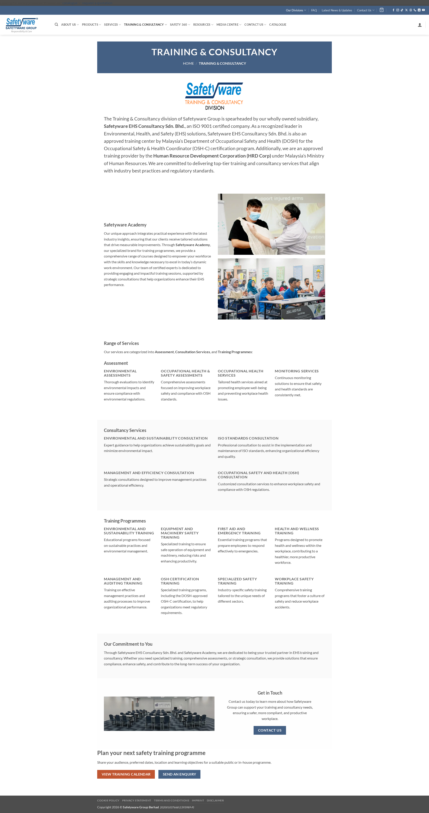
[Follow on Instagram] (397, 10)
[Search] (56, 24)
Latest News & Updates (337, 10)
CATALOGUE (277, 24)
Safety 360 (178, 24)
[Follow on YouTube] (423, 10)
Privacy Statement (136, 800)
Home (188, 63)
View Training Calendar (126, 774)
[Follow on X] (406, 10)
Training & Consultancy (144, 24)
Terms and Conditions (171, 800)
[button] (420, 25)
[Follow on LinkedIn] (419, 10)
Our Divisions (294, 10)
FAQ (314, 10)
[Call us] (415, 10)
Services (111, 24)
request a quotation (97, 3)
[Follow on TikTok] (402, 10)
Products (90, 24)
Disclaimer (215, 800)
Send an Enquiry (179, 774)
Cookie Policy (108, 800)
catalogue (69, 3)
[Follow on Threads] (410, 10)
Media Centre (227, 24)
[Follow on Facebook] (393, 10)
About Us (68, 24)
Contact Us (364, 10)
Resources (201, 24)
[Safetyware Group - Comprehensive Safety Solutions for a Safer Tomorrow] (25, 25)
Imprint (198, 800)
